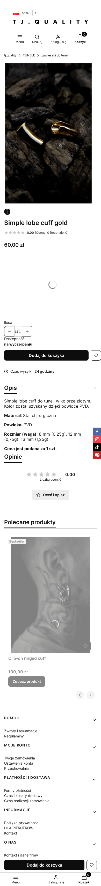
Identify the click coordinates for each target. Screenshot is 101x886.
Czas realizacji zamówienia (26, 801)
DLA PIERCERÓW (18, 828)
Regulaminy (14, 736)
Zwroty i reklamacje (20, 731)
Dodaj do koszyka (46, 355)
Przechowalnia (16, 768)
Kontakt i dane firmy (21, 855)
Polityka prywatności (21, 823)
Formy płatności (17, 790)
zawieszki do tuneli (55, 55)
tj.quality (10, 55)
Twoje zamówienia (19, 758)
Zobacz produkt (27, 681)
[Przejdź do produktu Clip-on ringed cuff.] (50, 595)
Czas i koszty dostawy (23, 795)
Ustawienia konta (18, 763)
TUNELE (29, 55)
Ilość (8, 322)
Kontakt (10, 833)
